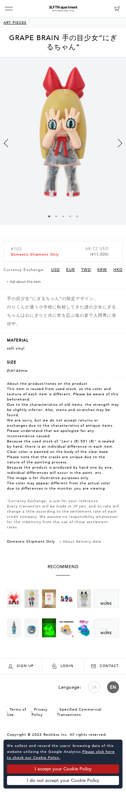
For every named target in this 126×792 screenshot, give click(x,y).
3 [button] (62, 216)
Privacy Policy (39, 712)
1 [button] (49, 216)
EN (113, 687)
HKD (117, 269)
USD (55, 269)
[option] (63, 147)
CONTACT (109, 666)
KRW (102, 269)
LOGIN (67, 666)
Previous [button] (6, 143)
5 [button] (77, 216)
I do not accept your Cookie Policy (63, 780)
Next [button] (120, 143)
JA (94, 687)
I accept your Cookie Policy (63, 769)
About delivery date (82, 542)
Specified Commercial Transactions (79, 712)
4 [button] (70, 216)
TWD (86, 269)
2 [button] (55, 216)
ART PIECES (15, 23)
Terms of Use (16, 712)
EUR (70, 269)
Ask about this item (25, 282)
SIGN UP (25, 666)
